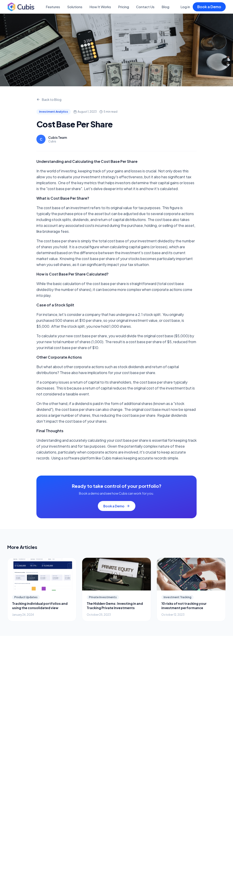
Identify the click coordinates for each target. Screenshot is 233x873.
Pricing (123, 7)
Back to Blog (51, 99)
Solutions (74, 7)
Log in (185, 7)
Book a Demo (209, 6)
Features (53, 7)
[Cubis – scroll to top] (21, 6)
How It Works (100, 7)
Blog (165, 7)
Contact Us (145, 7)
